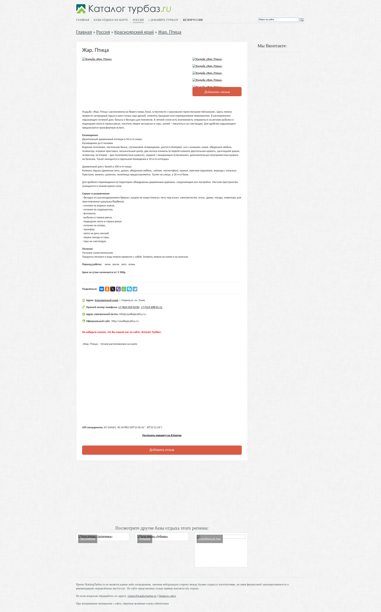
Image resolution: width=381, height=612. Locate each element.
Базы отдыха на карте (111, 20)
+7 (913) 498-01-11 (151, 307)
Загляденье (87, 538)
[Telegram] (135, 289)
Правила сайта (167, 596)
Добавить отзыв (217, 91)
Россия (138, 20)
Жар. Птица (169, 32)
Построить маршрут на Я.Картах (161, 435)
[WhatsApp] (123, 289)
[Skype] (129, 289)
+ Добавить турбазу (163, 20)
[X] (112, 289)
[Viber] (118, 289)
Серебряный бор (210, 538)
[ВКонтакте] (101, 289)
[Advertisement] (162, 492)
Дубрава (144, 538)
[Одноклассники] (107, 289)
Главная (82, 20)
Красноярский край (134, 32)
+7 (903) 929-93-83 (128, 307)
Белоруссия (193, 20)
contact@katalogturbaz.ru (142, 596)
